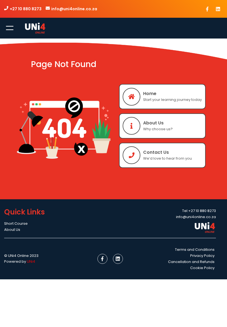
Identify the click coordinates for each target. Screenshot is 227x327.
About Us (153, 123)
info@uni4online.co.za (74, 9)
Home (149, 93)
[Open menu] (9, 28)
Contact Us (156, 152)
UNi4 (31, 261)
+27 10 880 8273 (26, 9)
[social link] (207, 9)
